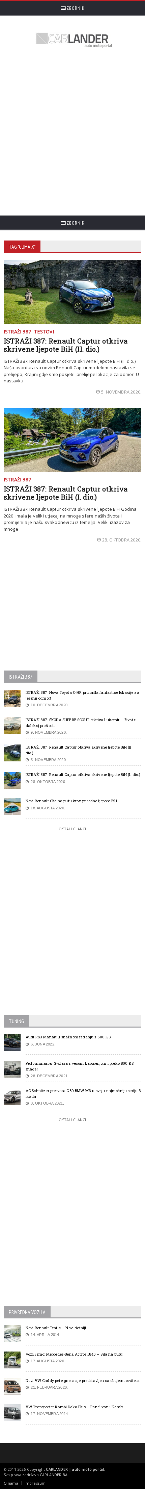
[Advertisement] (72, 132)
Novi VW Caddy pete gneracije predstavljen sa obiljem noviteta (83, 1380)
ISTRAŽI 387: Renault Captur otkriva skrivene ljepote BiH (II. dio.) (66, 344)
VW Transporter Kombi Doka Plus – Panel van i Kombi (74, 1406)
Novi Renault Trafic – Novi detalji (56, 1327)
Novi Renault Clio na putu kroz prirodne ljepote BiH (71, 800)
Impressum (35, 1483)
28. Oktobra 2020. (121, 540)
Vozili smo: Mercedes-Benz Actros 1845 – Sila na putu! (75, 1354)
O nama (11, 1483)
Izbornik (75, 8)
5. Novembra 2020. (121, 392)
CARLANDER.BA (53, 1474)
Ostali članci (72, 828)
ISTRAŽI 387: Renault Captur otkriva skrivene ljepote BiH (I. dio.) (66, 492)
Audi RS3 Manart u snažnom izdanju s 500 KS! (69, 1036)
